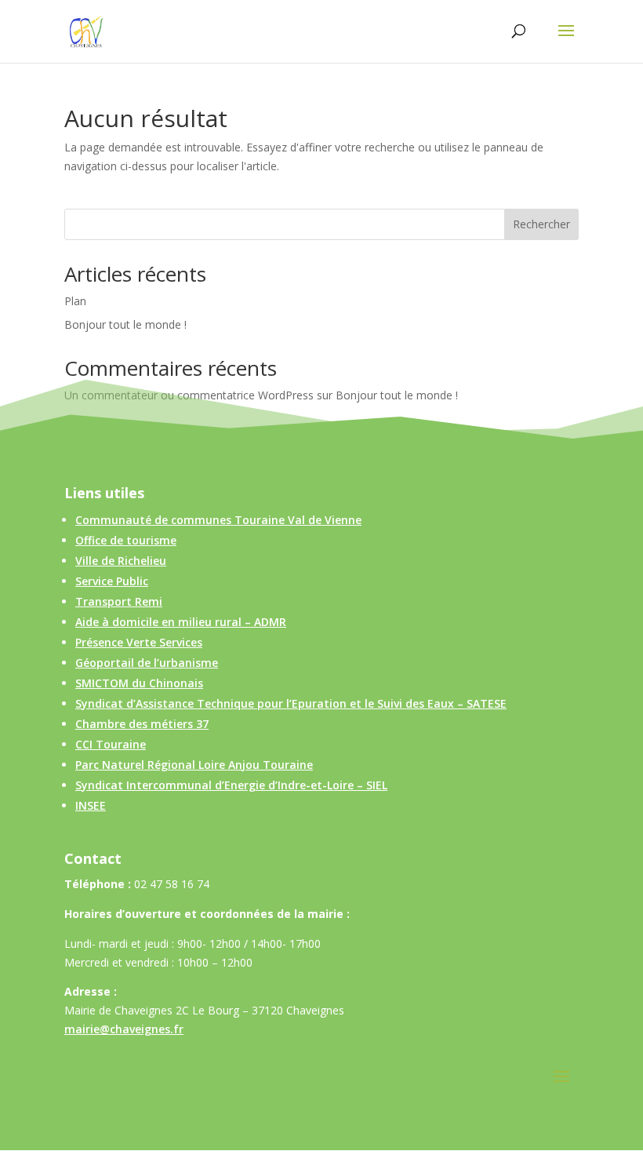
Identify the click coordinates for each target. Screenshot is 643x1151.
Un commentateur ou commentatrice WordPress (189, 395)
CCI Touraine (110, 744)
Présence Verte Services (138, 642)
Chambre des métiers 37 (142, 723)
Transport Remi (118, 601)
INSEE (90, 805)
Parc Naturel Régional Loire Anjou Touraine (194, 764)
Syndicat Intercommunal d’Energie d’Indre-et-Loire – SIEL (231, 785)
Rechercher (541, 224)
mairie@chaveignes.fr (123, 1029)
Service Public (111, 581)
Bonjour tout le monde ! (125, 324)
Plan (75, 300)
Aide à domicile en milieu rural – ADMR (180, 621)
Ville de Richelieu (120, 560)
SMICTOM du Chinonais (139, 683)
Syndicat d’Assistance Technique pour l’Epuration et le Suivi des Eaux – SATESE (291, 703)
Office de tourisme (125, 540)
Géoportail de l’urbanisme (146, 662)
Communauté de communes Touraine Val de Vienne (218, 519)
